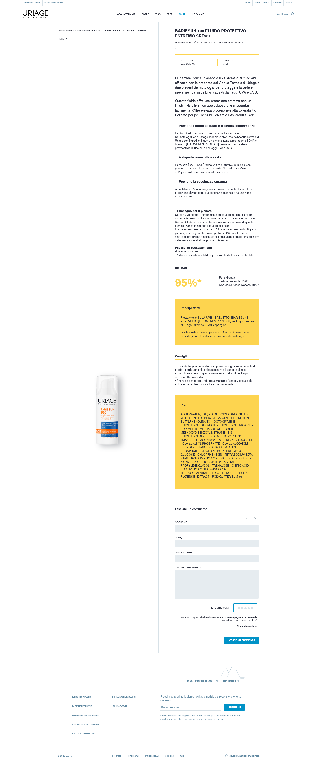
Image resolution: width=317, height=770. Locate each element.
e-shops (277, 3)
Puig (182, 756)
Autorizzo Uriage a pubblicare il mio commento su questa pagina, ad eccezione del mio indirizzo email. (219, 618)
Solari (182, 14)
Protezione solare (79, 30)
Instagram (121, 706)
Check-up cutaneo (53, 3)
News (248, 3)
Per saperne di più (248, 620)
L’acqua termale (126, 14)
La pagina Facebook (126, 697)
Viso (158, 14)
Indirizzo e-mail (184, 552)
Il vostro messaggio (188, 567)
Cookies (169, 756)
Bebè (169, 14)
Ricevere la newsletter (247, 626)
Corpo (145, 14)
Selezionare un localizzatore (244, 756)
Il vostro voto (220, 608)
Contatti (290, 3)
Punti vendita (262, 3)
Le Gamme (198, 14)
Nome (178, 537)
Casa (60, 30)
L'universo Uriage (31, 3)
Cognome (181, 522)
